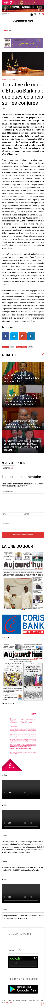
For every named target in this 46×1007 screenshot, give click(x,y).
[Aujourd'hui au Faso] (23, 21)
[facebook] (39, 14)
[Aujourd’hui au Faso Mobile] (23, 989)
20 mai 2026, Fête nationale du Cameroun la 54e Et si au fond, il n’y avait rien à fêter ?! (21, 378)
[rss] (35, 14)
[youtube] (31, 14)
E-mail (26, 514)
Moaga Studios (9, 1002)
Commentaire (8, 492)
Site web (5, 523)
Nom (4, 514)
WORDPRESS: (8, 468)
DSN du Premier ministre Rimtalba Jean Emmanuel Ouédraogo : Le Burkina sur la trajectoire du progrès (22, 424)
